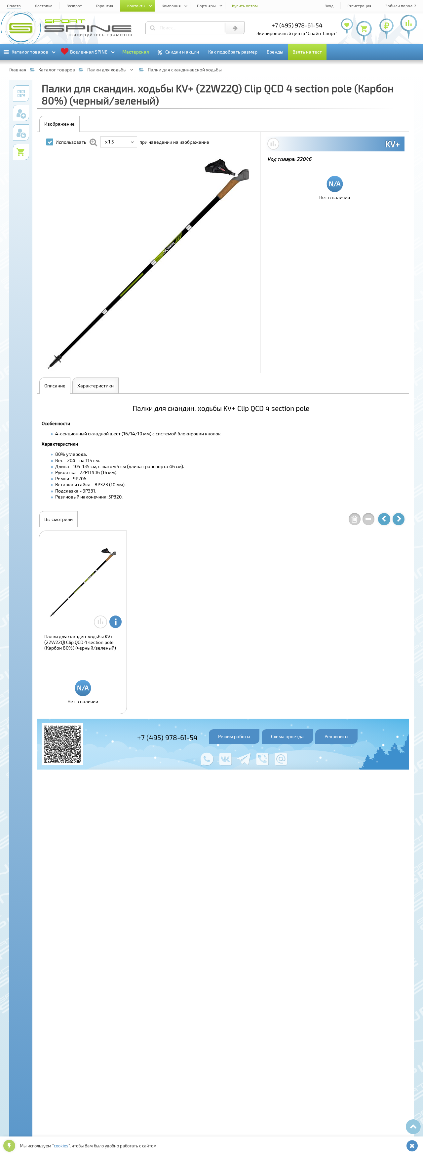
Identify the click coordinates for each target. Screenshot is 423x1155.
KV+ (392, 144)
